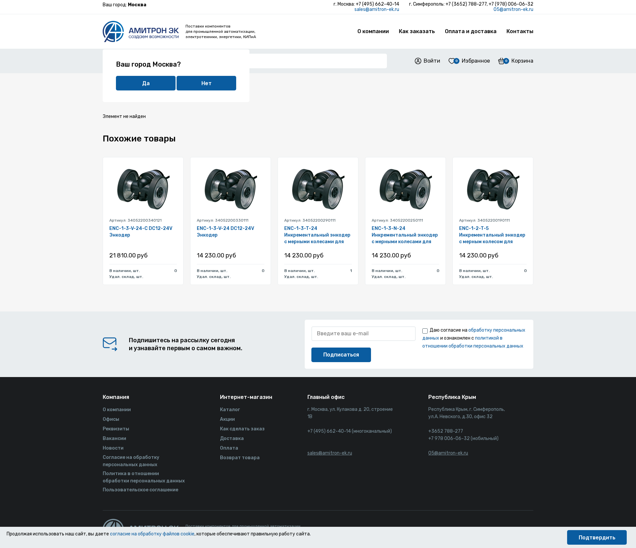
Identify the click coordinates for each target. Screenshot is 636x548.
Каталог (230, 409)
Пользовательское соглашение (140, 490)
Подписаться (341, 355)
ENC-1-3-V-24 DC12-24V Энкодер (225, 232)
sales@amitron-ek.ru (376, 9)
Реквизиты (116, 429)
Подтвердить (597, 537)
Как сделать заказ (242, 429)
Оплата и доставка (471, 31)
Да (146, 83)
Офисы (111, 419)
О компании (373, 31)
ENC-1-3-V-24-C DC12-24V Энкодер (140, 232)
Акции (227, 419)
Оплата (229, 448)
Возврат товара (240, 458)
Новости (113, 448)
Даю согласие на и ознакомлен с (473, 338)
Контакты (519, 31)
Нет (206, 83)
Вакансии (114, 438)
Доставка (232, 438)
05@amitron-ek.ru (513, 9)
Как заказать (417, 31)
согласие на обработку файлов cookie (152, 534)
